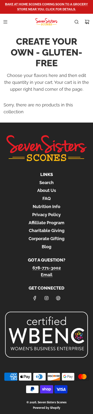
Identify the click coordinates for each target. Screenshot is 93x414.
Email (46, 274)
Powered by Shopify (46, 407)
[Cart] (87, 22)
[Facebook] (35, 298)
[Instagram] (46, 298)
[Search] (76, 22)
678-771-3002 (46, 267)
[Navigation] (5, 22)
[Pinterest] (58, 298)
